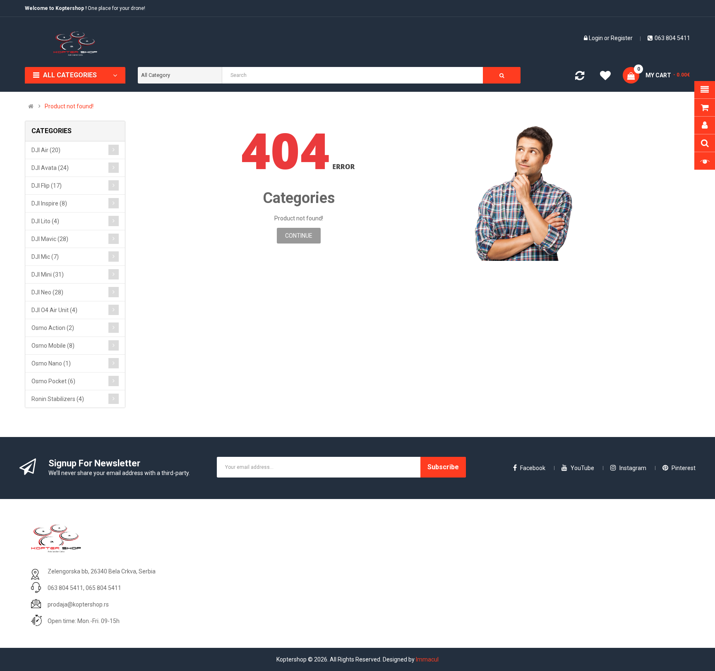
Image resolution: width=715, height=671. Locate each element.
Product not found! (69, 106)
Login (596, 38)
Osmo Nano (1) (51, 363)
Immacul (427, 659)
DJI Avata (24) (50, 168)
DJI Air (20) (45, 150)
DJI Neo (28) (47, 292)
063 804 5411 (672, 38)
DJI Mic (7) (45, 256)
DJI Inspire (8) (49, 203)
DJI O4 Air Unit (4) (54, 310)
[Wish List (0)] (605, 77)
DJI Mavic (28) (49, 239)
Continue (298, 235)
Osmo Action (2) (52, 328)
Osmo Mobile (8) (52, 345)
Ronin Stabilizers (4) (57, 399)
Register (622, 38)
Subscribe (443, 467)
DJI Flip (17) (46, 185)
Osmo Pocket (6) (53, 381)
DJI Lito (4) (45, 221)
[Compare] (579, 77)
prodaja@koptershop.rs (78, 604)
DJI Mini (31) (47, 274)
